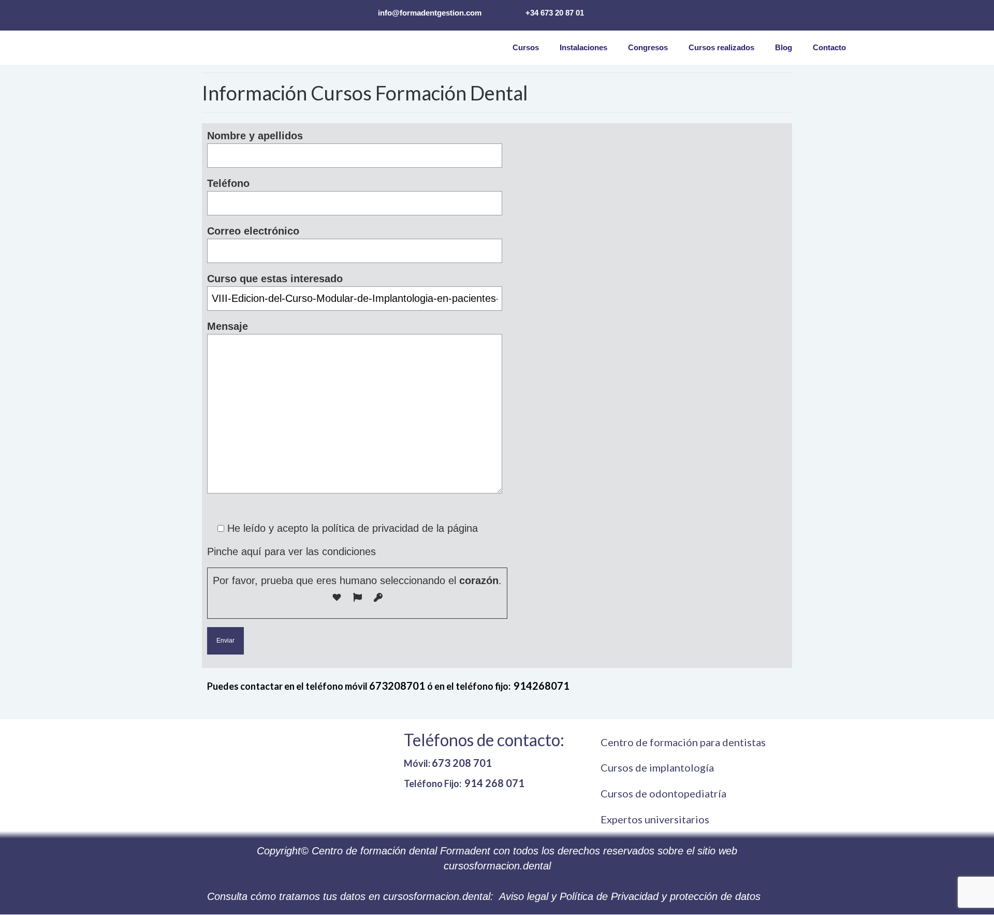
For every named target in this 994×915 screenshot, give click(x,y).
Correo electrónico (253, 231)
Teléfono (228, 183)
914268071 (541, 685)
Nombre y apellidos (255, 135)
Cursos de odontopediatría (663, 793)
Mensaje (227, 326)
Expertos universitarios (655, 819)
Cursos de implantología (657, 767)
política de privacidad (370, 528)
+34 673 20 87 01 (554, 12)
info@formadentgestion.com (429, 12)
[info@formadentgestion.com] (361, 12)
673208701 (398, 685)
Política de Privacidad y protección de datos (660, 896)
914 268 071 (494, 783)
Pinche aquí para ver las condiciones (291, 551)
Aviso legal (523, 896)
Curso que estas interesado (275, 278)
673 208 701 (462, 763)
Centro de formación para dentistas (683, 742)
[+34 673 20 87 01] (509, 12)
